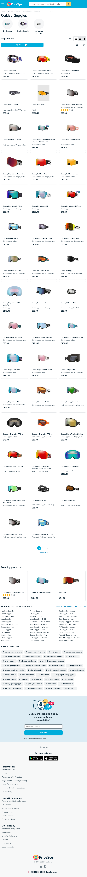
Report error (43, 553)
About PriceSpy (8, 769)
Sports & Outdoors (13, 11)
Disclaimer (6, 804)
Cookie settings (8, 819)
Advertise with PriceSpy (12, 777)
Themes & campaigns (11, 829)
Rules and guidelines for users (14, 801)
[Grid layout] (76, 39)
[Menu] (3, 4)
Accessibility (7, 791)
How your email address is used (35, 738)
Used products (8, 847)
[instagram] (41, 866)
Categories (6, 843)
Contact (5, 773)
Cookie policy (7, 815)
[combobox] (47, 4)
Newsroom (6, 832)
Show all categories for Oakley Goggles (71, 606)
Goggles (37, 11)
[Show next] (47, 548)
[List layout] (80, 39)
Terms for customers (10, 808)
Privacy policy (7, 812)
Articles (5, 839)
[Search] (68, 4)
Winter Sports (27, 11)
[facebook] (45, 866)
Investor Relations (9, 836)
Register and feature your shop (14, 780)
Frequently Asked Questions (13, 788)
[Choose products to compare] (76, 45)
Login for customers (10, 784)
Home (3, 11)
